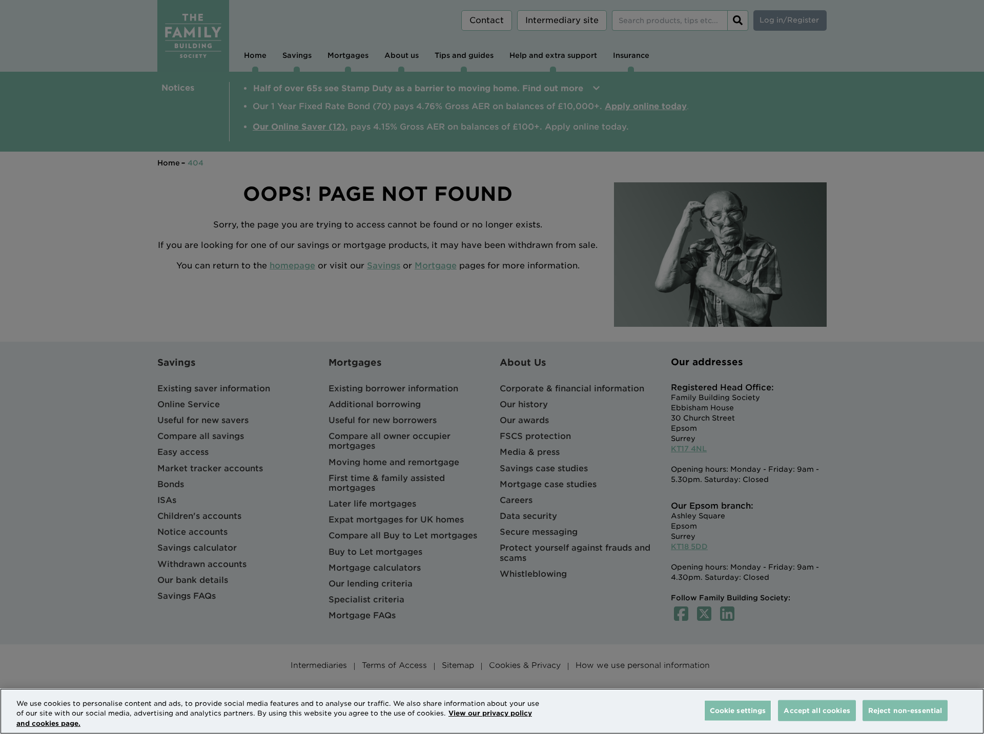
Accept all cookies (817, 710)
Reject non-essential (905, 710)
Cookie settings (738, 710)
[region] (492, 711)
